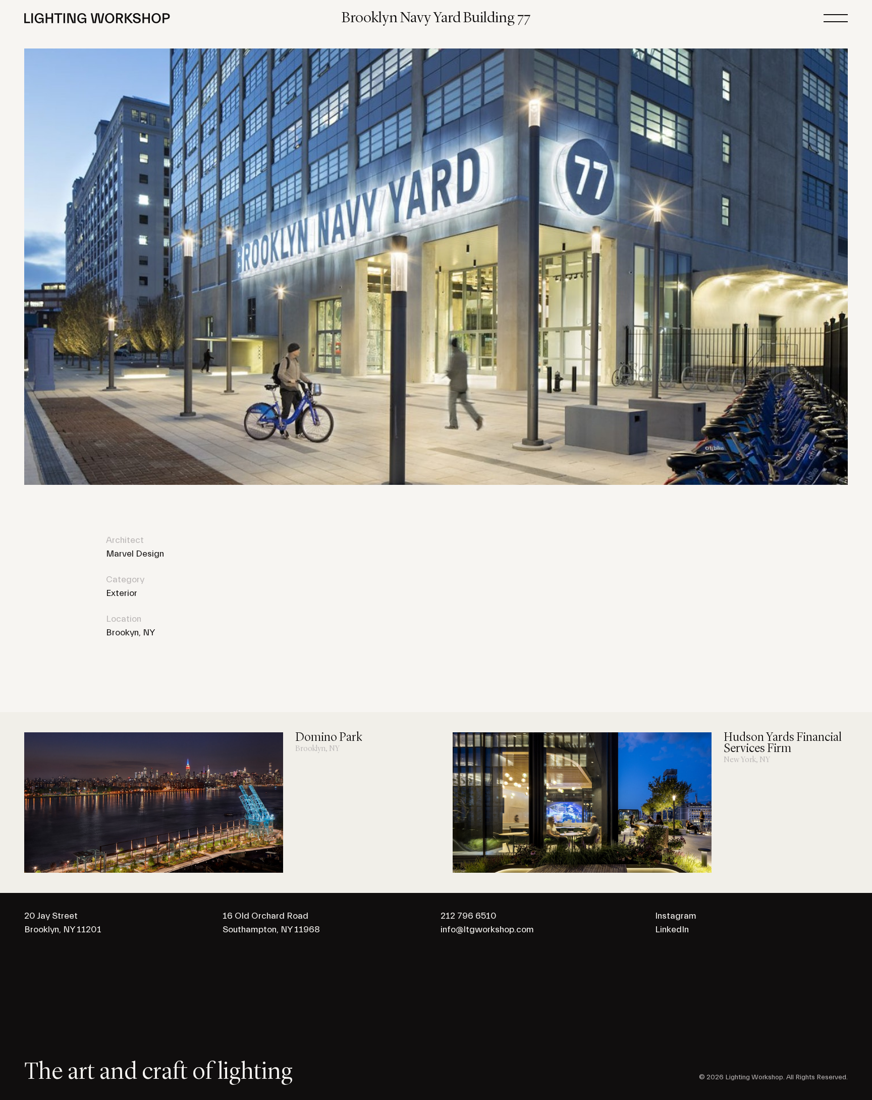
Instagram (675, 916)
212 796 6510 (469, 916)
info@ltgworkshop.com (487, 929)
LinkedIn (672, 929)
